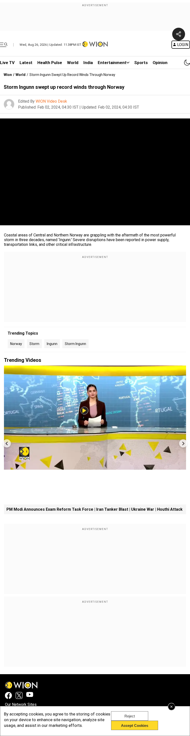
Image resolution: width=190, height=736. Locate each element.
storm (34, 344)
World (72, 62)
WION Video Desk (51, 101)
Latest (26, 62)
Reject (129, 716)
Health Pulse (49, 62)
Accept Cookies (134, 725)
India (88, 62)
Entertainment (112, 62)
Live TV (7, 62)
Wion (8, 75)
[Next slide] (183, 443)
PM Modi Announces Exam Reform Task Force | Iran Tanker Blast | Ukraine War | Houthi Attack (94, 509)
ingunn (52, 344)
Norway (16, 344)
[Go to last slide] (7, 443)
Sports (141, 62)
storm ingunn (75, 344)
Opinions (161, 62)
